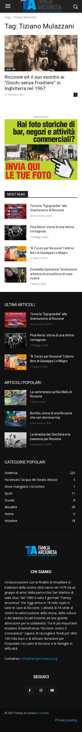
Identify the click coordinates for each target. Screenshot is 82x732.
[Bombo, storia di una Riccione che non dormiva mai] (15, 418)
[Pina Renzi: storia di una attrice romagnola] (15, 232)
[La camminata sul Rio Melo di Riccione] (15, 397)
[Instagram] (40, 690)
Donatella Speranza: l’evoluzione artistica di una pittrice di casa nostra (53, 274)
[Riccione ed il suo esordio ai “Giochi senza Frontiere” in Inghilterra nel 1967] (41, 53)
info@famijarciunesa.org (39, 658)
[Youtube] (52, 690)
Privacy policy (66, 720)
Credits (44, 713)
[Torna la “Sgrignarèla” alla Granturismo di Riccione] (15, 211)
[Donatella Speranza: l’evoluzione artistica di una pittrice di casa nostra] (15, 275)
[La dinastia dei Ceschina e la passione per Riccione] (15, 440)
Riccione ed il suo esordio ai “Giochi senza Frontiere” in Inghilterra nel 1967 (34, 82)
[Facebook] (29, 690)
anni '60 (10, 69)
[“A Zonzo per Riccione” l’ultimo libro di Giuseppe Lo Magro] (15, 253)
